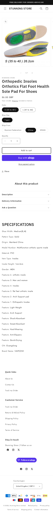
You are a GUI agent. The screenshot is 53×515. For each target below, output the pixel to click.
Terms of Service (12, 430)
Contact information (41, 510)
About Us (9, 378)
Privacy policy (45, 506)
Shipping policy (26, 510)
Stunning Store (15, 506)
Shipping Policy (11, 418)
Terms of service (13, 510)
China (30, 130)
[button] (5, 8)
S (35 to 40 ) (10, 109)
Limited (23, 506)
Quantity (5, 136)
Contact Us (9, 384)
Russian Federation (14, 130)
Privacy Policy (11, 424)
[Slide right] (32, 73)
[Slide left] (21, 73)
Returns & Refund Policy (15, 412)
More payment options (27, 164)
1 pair (7, 120)
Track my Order (11, 390)
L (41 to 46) (28, 109)
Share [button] (7, 171)
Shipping (15, 101)
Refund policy (33, 506)
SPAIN (44, 130)
